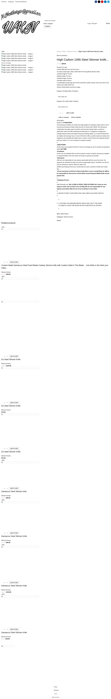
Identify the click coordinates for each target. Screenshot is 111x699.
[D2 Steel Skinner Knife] (20, 381)
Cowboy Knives (34, 649)
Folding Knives (33, 666)
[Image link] (7, 649)
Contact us (60, 653)
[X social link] (99, 1)
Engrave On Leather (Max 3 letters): (68, 101)
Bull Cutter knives (34, 656)
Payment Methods (90, 659)
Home (59, 51)
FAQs (58, 656)
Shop (64, 51)
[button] (14, 262)
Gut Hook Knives (34, 679)
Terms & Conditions (91, 662)
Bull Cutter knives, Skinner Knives (39, 669)
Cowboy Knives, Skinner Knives (39, 653)
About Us (60, 649)
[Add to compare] (3, 258)
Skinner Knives (72, 51)
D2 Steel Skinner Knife (10, 359)
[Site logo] (21, 23)
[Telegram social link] (108, 1)
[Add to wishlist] (13, 258)
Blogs (58, 659)
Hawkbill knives (34, 659)
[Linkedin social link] (105, 1)
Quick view (8, 258)
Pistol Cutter (33, 672)
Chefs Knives (33, 682)
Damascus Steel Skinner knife (14, 491)
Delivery (87, 653)
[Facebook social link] (96, 1)
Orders (87, 656)
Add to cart (70, 113)
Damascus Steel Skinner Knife (14, 536)
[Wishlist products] (99, 23)
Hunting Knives (34, 675)
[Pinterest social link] (102, 1)
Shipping (87, 649)
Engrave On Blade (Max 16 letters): (67, 91)
